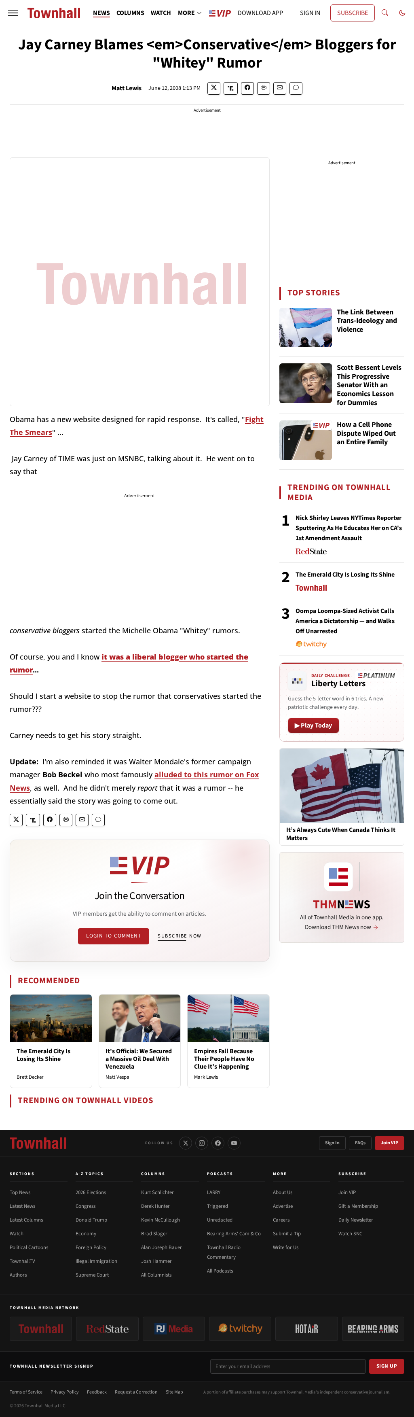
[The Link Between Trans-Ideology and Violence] (305, 328)
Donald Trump (91, 1220)
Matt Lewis (127, 88)
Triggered (217, 1206)
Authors (18, 1275)
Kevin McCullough (160, 1220)
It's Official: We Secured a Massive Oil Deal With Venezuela (139, 1059)
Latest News (22, 1206)
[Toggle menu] (13, 13)
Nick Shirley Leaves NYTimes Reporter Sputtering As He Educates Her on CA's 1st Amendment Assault (349, 528)
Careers (281, 1220)
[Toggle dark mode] (402, 12)
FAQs (360, 1142)
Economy (86, 1233)
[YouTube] (234, 1143)
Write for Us (285, 1247)
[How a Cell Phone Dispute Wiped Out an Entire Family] (305, 440)
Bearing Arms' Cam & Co (234, 1233)
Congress (85, 1206)
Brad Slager (154, 1233)
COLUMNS (130, 12)
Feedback (97, 1392)
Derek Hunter (155, 1206)
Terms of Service (26, 1392)
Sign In (332, 1142)
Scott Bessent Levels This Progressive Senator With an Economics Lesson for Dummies (369, 385)
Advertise (283, 1206)
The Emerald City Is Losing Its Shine (43, 1055)
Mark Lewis (206, 1077)
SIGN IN (310, 12)
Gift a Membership (358, 1206)
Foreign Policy (91, 1247)
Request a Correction (136, 1392)
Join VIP (389, 1142)
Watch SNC (350, 1233)
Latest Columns (26, 1220)
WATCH (161, 12)
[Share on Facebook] (247, 88)
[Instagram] (201, 1143)
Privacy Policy (65, 1392)
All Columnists (156, 1275)
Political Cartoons (29, 1247)
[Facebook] (217, 1143)
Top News (20, 1192)
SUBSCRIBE (352, 12)
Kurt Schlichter (157, 1192)
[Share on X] (213, 88)
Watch (16, 1233)
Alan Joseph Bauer (161, 1247)
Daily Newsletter (355, 1220)
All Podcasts (220, 1271)
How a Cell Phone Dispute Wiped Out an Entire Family (366, 433)
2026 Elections (91, 1192)
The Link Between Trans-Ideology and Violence (367, 321)
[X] (185, 1143)
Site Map (174, 1392)
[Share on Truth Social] (231, 88)
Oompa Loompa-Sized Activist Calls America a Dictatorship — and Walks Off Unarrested (345, 621)
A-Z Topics (90, 1174)
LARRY (213, 1192)
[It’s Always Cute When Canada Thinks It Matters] (342, 785)
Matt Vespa (117, 1077)
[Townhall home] (38, 1143)
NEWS (101, 12)
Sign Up (386, 1366)
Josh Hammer (156, 1261)
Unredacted (219, 1220)
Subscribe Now (179, 936)
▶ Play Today (313, 725)
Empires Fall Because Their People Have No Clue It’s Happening (224, 1059)
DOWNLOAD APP (260, 12)
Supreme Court (92, 1275)
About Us (282, 1192)
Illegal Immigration (96, 1261)
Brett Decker (30, 1077)
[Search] (385, 12)
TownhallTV (22, 1261)
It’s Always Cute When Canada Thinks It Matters (340, 834)
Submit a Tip (287, 1233)
